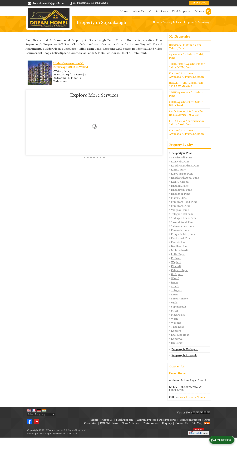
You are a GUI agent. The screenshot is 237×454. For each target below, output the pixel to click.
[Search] (208, 11)
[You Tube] (36, 421)
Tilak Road (177, 326)
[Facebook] (29, 421)
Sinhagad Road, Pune (183, 218)
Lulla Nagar (178, 254)
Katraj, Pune (178, 169)
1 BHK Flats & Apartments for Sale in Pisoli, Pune (186, 123)
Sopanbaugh (178, 306)
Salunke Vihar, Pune (183, 226)
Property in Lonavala (184, 355)
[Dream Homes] (48, 18)
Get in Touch (199, 3)
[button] (193, 397)
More (198, 11)
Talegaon (176, 290)
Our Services (157, 11)
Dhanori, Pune (179, 185)
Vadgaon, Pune (180, 210)
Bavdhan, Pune (180, 246)
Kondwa (176, 330)
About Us (138, 11)
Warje (174, 318)
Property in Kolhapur (185, 349)
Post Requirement (190, 419)
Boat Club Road (180, 334)
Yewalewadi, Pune (181, 157)
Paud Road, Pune (181, 238)
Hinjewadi (177, 343)
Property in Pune (182, 153)
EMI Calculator (109, 423)
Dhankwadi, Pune (181, 189)
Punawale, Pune (180, 230)
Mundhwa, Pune (180, 206)
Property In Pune (172, 22)
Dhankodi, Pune (180, 193)
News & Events (130, 423)
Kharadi (176, 266)
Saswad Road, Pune (182, 222)
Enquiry (167, 423)
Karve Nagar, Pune (182, 173)
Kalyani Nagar (179, 270)
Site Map (197, 423)
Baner (174, 282)
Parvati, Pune (179, 242)
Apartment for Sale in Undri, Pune (186, 56)
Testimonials (150, 423)
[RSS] (207, 423)
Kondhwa (177, 338)
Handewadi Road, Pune (185, 177)
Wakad (175, 278)
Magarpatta (178, 314)
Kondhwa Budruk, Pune (185, 165)
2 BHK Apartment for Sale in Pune (186, 94)
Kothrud (176, 258)
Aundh (175, 286)
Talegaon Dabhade (182, 214)
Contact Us (181, 423)
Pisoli (174, 310)
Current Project (146, 419)
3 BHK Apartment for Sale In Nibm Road (186, 104)
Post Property (167, 419)
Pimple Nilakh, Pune (183, 234)
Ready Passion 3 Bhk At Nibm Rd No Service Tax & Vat (186, 113)
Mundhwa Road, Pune (184, 201)
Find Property (181, 11)
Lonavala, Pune (180, 161)
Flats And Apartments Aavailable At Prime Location (186, 75)
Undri (174, 302)
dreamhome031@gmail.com (48, 3)
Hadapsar (177, 274)
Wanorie (176, 322)
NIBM (174, 294)
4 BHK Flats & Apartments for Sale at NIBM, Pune (187, 66)
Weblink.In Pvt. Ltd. (67, 433)
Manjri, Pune (179, 197)
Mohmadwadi (179, 250)
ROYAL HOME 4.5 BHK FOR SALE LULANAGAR (186, 85)
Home (124, 11)
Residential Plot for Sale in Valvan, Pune (185, 47)
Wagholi (176, 262)
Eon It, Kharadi (180, 181)
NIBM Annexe (179, 298)
